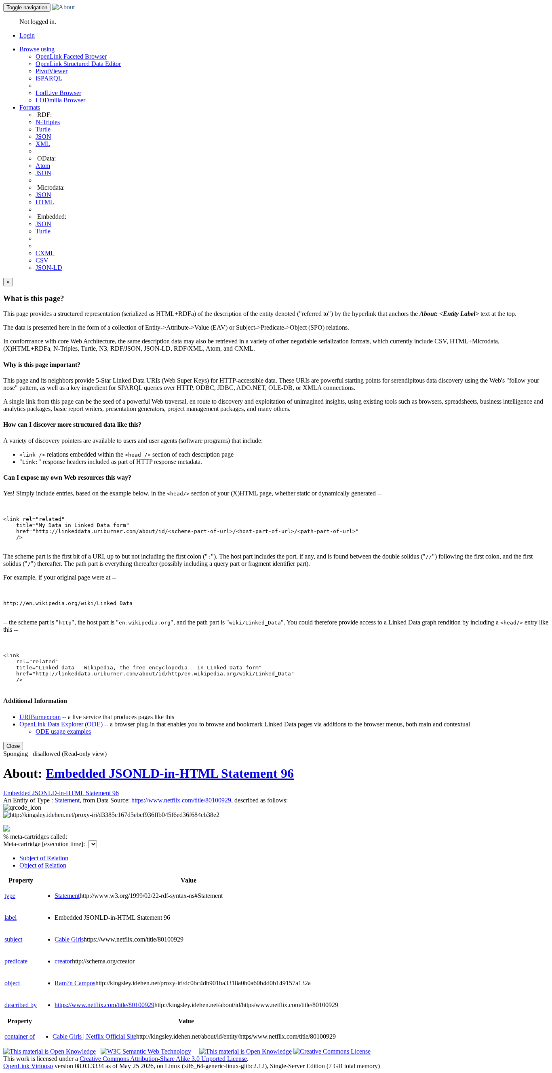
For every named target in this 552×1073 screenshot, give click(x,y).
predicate (15, 961)
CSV (42, 260)
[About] (63, 7)
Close (13, 746)
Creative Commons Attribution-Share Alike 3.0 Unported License (163, 1058)
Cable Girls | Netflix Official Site (94, 1036)
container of (19, 1036)
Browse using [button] (37, 49)
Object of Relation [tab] (42, 865)
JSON (43, 136)
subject (13, 939)
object (12, 983)
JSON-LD (49, 267)
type (9, 895)
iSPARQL (49, 78)
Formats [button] (29, 107)
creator (63, 961)
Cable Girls (69, 939)
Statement (67, 800)
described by (20, 1004)
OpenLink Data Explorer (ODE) (61, 724)
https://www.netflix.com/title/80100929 (104, 1004)
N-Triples (48, 122)
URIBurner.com (40, 716)
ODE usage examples (63, 731)
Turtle (43, 129)
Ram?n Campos (75, 983)
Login (27, 35)
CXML (45, 253)
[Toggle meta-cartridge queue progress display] (6, 829)
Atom (43, 165)
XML (43, 143)
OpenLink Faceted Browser (71, 56)
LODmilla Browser (60, 100)
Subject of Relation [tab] (43, 858)
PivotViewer (51, 71)
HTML (45, 202)
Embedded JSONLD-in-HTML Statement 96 (170, 773)
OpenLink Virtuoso (28, 1065)
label (10, 917)
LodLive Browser (58, 92)
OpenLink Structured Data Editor (78, 63)
